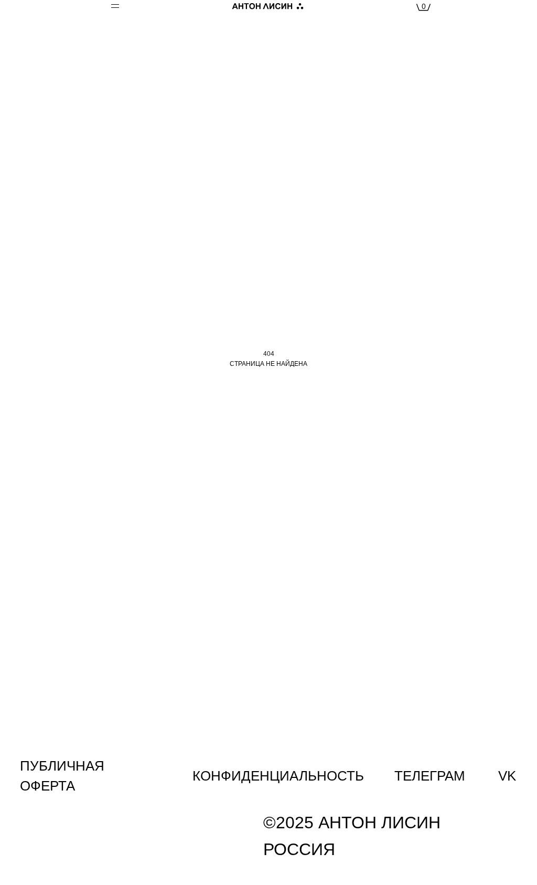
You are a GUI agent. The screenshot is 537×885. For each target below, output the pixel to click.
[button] (127, 8)
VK (507, 775)
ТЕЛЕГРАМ (429, 775)
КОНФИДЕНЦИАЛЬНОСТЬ (278, 775)
